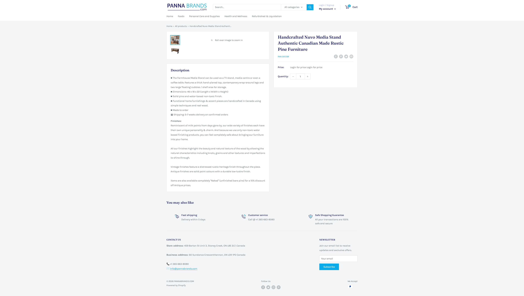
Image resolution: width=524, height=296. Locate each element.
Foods (181, 16)
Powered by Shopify (176, 285)
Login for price (298, 67)
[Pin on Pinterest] (341, 56)
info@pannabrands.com (183, 268)
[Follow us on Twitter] (268, 287)
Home (169, 16)
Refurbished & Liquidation (267, 16)
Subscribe (329, 266)
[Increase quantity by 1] (307, 76)
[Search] (310, 7)
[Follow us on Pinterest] (279, 287)
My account (326, 8)
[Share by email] (351, 56)
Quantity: (283, 76)
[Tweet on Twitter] (346, 56)
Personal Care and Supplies (204, 16)
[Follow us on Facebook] (263, 287)
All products (181, 26)
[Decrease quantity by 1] (293, 76)
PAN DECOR (283, 56)
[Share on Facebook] (336, 56)
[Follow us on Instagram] (273, 287)
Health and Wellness (235, 16)
